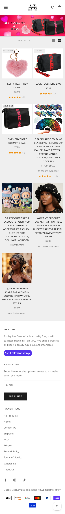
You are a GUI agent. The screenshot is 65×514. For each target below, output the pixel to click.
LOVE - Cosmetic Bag (48, 83)
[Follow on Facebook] (5, 480)
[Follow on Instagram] (15, 480)
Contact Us (10, 427)
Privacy (8, 445)
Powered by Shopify (49, 490)
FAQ (6, 439)
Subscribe (15, 396)
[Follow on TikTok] (24, 480)
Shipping (9, 433)
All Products (11, 415)
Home (7, 421)
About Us (9, 469)
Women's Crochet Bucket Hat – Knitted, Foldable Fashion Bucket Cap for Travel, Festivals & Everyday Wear (48, 227)
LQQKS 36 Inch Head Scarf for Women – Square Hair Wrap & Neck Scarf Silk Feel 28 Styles (17, 296)
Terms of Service (13, 457)
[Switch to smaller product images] (59, 40)
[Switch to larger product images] (53, 40)
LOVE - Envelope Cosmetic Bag (16, 141)
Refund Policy (11, 451)
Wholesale (10, 463)
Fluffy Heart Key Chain (17, 85)
